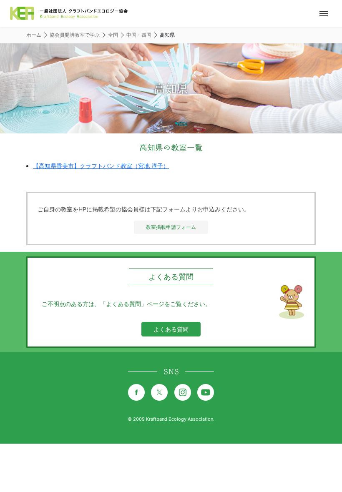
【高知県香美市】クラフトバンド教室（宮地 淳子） (101, 165)
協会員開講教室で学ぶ (75, 35)
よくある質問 (171, 329)
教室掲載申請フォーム (171, 227)
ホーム (33, 35)
